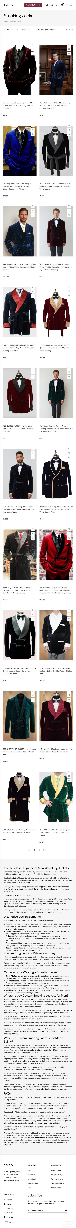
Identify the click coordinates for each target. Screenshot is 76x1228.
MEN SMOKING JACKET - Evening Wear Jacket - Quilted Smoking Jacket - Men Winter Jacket (55, 186)
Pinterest (10, 1217)
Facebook (10, 1208)
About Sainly (32, 1179)
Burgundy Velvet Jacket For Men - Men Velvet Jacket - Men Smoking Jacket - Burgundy (18, 105)
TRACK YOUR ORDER (33, 5)
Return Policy (56, 1188)
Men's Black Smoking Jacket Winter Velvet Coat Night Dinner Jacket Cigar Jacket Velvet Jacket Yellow (56, 509)
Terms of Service (57, 1179)
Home (6, 21)
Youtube (10, 1213)
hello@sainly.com (13, 1171)
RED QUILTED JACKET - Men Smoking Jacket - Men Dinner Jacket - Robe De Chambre (18, 428)
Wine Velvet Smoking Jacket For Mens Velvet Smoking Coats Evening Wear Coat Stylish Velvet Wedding (55, 267)
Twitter (9, 1200)
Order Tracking (33, 1183)
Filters (70, 29)
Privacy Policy (56, 1170)
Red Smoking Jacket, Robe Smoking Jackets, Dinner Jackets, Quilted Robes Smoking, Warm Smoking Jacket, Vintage (55, 590)
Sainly (31, 889)
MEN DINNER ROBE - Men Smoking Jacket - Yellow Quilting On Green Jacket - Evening (55, 832)
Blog (29, 1188)
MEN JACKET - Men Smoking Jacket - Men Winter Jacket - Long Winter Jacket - (56, 750)
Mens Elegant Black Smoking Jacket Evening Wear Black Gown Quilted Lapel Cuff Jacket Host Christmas (18, 590)
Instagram (10, 1204)
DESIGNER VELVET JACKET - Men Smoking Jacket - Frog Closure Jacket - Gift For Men (19, 751)
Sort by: (40, 29)
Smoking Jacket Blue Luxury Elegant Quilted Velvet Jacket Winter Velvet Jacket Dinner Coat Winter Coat (17, 186)
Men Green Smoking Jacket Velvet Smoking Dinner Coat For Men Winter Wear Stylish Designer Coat (56, 428)
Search (30, 1170)
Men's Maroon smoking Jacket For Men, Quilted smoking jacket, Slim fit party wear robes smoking (56, 348)
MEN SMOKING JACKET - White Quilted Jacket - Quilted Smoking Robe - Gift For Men (55, 671)
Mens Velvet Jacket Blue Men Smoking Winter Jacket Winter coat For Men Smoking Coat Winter (54, 105)
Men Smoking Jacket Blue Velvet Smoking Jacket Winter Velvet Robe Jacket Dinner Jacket (19, 267)
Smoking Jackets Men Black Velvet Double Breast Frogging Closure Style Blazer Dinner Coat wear (19, 671)
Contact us (31, 1175)
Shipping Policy (56, 1175)
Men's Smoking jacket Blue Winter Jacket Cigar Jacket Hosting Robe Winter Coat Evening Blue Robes (19, 348)
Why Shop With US (58, 1183)
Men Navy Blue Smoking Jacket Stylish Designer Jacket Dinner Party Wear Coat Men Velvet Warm (19, 509)
